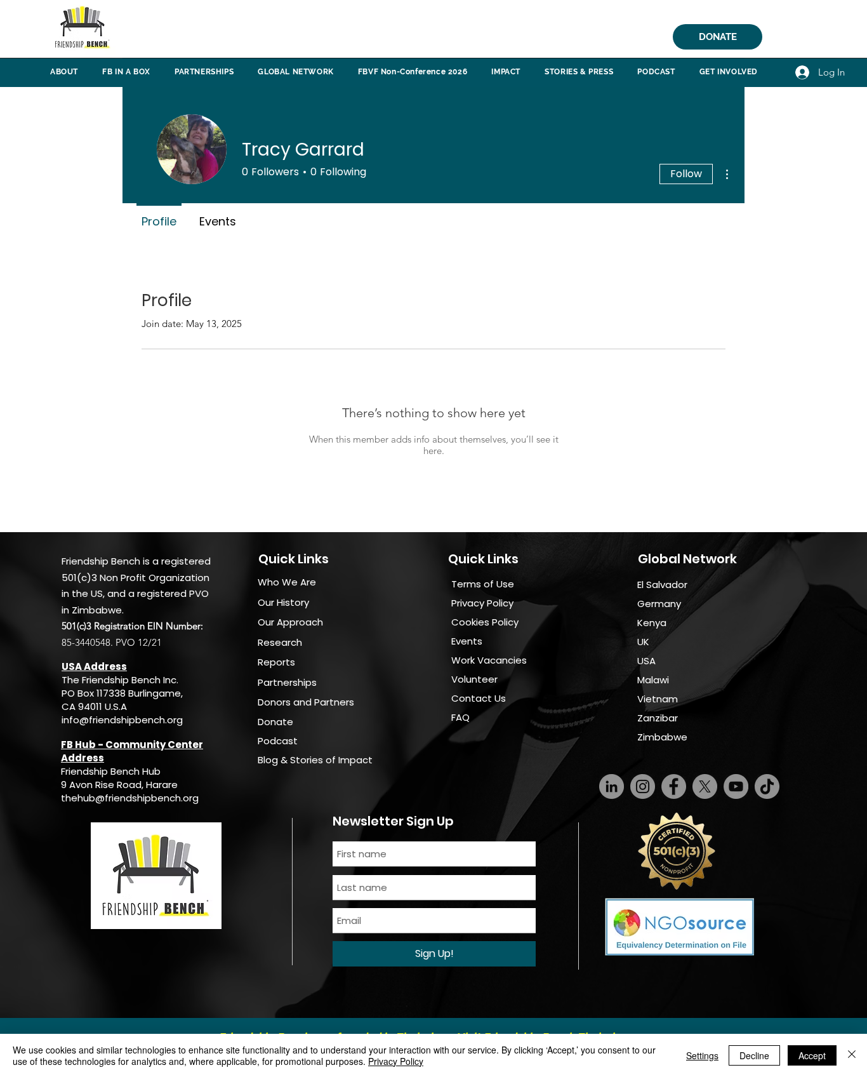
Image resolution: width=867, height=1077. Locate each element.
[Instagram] (642, 786)
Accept (812, 1055)
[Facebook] (673, 786)
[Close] (851, 1055)
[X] (704, 786)
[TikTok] (767, 786)
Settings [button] (702, 1055)
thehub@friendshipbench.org (130, 798)
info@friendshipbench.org (122, 719)
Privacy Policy (395, 1061)
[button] (64, 72)
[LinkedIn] (611, 786)
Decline (754, 1055)
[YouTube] (736, 786)
